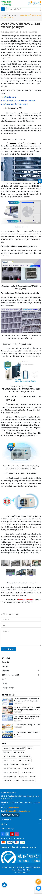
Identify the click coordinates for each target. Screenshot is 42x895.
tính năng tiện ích (28, 780)
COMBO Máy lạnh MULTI (10, 675)
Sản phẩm (5, 671)
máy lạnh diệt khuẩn (10, 764)
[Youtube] (12, 834)
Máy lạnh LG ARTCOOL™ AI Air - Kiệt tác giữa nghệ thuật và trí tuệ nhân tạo (27, 710)
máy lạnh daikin (24, 760)
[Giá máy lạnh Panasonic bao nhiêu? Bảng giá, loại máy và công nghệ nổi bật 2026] (7, 701)
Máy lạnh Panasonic (10, 772)
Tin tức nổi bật (8, 695)
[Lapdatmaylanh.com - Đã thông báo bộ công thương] (21, 857)
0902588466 (14, 808)
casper (5, 748)
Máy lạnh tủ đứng (9, 776)
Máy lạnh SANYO (27, 772)
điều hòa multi (19, 752)
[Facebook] (3, 834)
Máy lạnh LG (25, 764)
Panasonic (7, 780)
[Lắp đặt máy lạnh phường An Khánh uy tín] (7, 735)
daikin (30, 748)
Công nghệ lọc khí (18, 748)
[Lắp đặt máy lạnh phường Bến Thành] (7, 726)
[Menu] (3, 9)
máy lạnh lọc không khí (11, 768)
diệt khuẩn (7, 752)
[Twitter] (7, 834)
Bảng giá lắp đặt (8, 688)
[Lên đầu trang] (39, 876)
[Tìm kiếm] (8, 9)
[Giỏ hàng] (39, 3)
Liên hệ (4, 683)
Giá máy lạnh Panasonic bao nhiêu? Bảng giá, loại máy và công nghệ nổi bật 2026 (26, 701)
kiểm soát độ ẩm (9, 756)
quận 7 (16, 780)
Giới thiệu (5, 666)
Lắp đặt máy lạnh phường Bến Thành (27, 725)
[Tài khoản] (35, 3)
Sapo (26, 872)
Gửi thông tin (8, 649)
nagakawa (23, 776)
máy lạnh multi (28, 768)
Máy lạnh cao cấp (9, 760)
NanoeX (33, 776)
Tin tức (4, 679)
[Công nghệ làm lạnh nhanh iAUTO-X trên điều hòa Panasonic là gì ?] (7, 718)
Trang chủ (5, 662)
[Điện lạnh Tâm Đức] (8, 3)
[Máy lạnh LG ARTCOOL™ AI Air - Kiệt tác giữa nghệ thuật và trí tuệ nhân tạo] (7, 710)
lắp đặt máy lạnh (24, 756)
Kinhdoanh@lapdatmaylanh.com (18, 811)
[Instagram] (17, 834)
